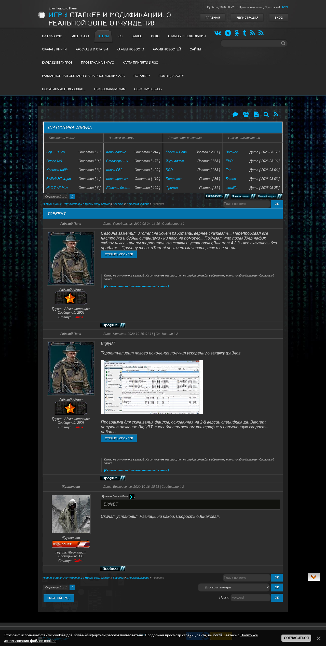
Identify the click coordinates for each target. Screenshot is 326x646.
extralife (231, 188)
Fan (228, 170)
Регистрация (247, 17)
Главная (213, 17)
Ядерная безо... (118, 188)
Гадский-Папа (176, 152)
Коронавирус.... (118, 152)
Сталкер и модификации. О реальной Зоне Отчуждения (109, 19)
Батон (231, 179)
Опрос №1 (54, 161)
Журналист (175, 161)
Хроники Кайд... (58, 170)
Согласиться (296, 638)
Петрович (174, 179)
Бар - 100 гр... (57, 152)
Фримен (172, 188)
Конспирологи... (118, 179)
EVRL (230, 161)
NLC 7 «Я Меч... (58, 188)
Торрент (158, 203)
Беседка (118, 203)
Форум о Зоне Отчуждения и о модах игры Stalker (76, 203)
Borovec (232, 152)
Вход (279, 17)
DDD (169, 170)
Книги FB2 (114, 170)
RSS (285, 7)
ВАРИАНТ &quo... (60, 179)
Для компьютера (138, 203)
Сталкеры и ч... (118, 161)
